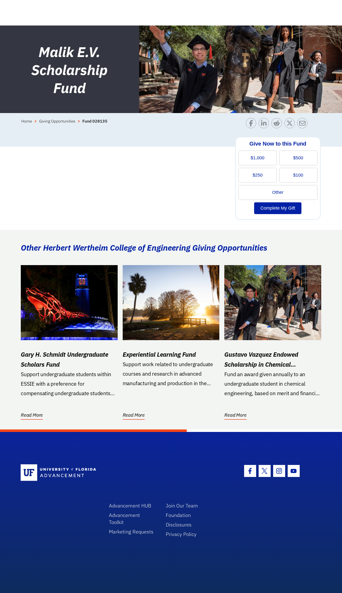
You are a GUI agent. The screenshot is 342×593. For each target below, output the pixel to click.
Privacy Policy (181, 534)
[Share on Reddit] (277, 124)
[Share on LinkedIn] (265, 124)
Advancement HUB (130, 505)
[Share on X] (290, 124)
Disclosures (179, 524)
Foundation (178, 515)
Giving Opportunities (57, 121)
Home (26, 121)
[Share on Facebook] (252, 124)
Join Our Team (182, 505)
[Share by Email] (303, 124)
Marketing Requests (131, 531)
